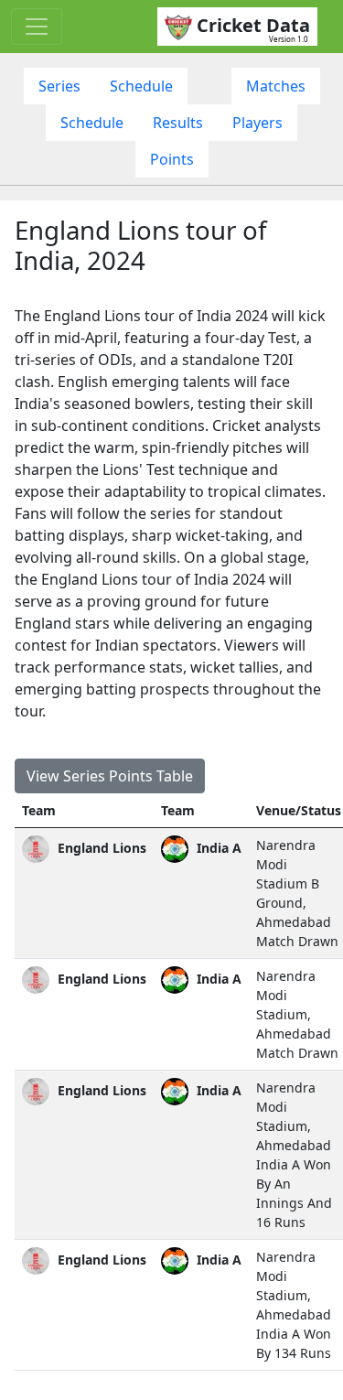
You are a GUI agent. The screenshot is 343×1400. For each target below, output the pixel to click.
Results (178, 123)
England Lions (100, 847)
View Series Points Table (110, 776)
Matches (275, 86)
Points (172, 159)
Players (257, 123)
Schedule (141, 86)
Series (59, 86)
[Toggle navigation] (36, 26)
